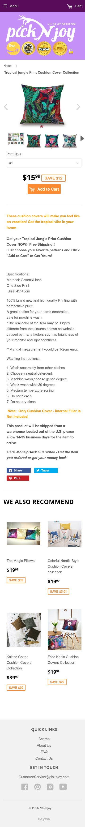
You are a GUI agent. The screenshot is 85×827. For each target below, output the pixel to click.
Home (8, 65)
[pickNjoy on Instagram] (50, 788)
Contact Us (44, 758)
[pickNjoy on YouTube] (63, 788)
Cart (77, 5)
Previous (5, 107)
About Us (44, 745)
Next (78, 107)
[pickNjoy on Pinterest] (37, 788)
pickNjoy (45, 808)
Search (44, 738)
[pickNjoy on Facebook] (24, 788)
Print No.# (14, 154)
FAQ (44, 751)
